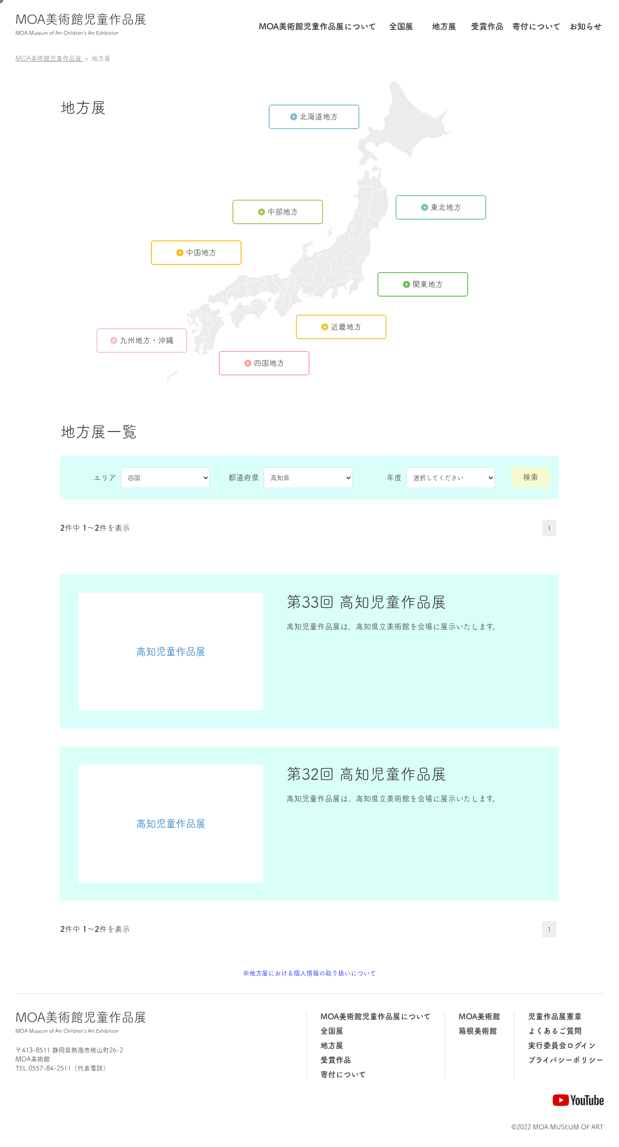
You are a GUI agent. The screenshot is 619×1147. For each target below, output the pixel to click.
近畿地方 (346, 327)
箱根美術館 (478, 1031)
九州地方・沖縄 (147, 340)
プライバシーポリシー (566, 1060)
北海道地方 (319, 116)
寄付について (343, 1074)
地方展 (444, 26)
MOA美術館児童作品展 (81, 24)
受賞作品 (487, 26)
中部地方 (282, 212)
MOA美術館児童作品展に (317, 26)
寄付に (536, 26)
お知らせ (585, 26)
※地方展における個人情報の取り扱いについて (309, 973)
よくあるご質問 (555, 1031)
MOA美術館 (479, 1016)
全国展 (401, 26)
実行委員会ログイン (562, 1045)
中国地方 (201, 252)
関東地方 (427, 284)
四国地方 (269, 363)
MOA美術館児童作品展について (375, 1016)
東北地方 (445, 207)
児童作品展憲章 (555, 1016)
